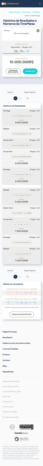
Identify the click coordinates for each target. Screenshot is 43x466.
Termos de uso (8, 407)
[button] (40, 3)
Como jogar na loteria (11, 386)
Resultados (26, 12)
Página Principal (14, 12)
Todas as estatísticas (21, 314)
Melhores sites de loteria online (16, 343)
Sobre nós (6, 397)
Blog (4, 366)
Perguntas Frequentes (11, 381)
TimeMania (36, 12)
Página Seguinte (30, 92)
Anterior (10, 92)
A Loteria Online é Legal (11, 391)
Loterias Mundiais (10, 349)
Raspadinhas (8, 372)
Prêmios (6, 354)
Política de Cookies (10, 412)
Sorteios (6, 360)
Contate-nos (8, 402)
